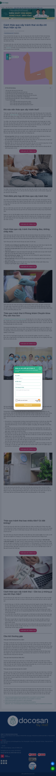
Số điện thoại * (18, 381)
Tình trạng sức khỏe (19, 387)
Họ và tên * (17, 375)
